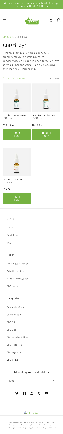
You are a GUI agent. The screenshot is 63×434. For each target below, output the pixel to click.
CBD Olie (11, 322)
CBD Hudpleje (14, 344)
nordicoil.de (17, 404)
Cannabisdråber (15, 307)
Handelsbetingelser (17, 278)
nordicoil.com (31, 408)
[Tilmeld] (52, 380)
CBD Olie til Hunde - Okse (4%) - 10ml (14, 116)
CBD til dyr (12, 359)
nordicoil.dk (31, 404)
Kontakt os (13, 234)
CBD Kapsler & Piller (18, 337)
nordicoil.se (46, 404)
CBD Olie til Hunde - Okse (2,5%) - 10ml (43, 116)
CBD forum (12, 286)
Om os (10, 227)
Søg (9, 242)
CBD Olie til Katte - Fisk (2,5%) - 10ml (13, 180)
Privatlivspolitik (15, 271)
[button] (4, 20)
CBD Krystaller (14, 352)
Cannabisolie (14, 314)
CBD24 (16, 422)
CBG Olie (11, 329)
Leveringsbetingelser (18, 263)
